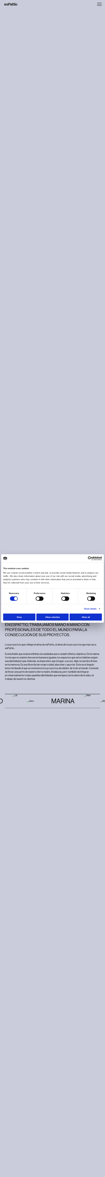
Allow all (86, 617)
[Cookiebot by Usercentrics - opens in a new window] (90, 558)
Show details (90, 609)
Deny (19, 617)
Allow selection (52, 617)
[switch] (39, 598)
